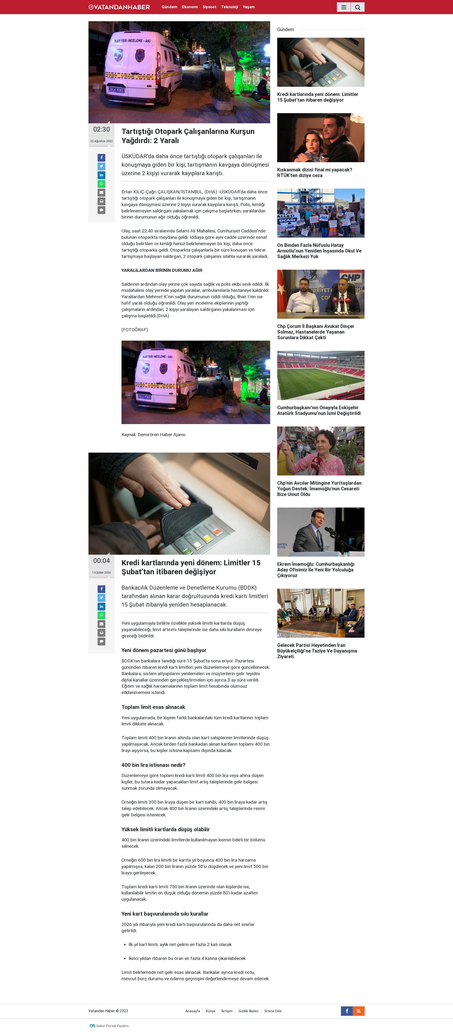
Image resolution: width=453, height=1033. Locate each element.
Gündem (169, 6)
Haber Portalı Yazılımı (112, 1026)
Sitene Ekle (272, 1011)
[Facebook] (101, 157)
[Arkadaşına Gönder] (101, 192)
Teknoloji (229, 6)
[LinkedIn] (101, 175)
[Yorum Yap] (101, 210)
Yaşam (249, 6)
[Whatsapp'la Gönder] (101, 184)
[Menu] (344, 7)
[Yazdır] (101, 201)
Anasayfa (192, 1011)
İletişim (227, 1011)
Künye (210, 1011)
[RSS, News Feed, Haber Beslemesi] (359, 1011)
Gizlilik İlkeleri (249, 1011)
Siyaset (209, 6)
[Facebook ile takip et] (347, 1011)
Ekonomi (190, 6)
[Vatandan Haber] (119, 6)
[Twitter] (101, 166)
